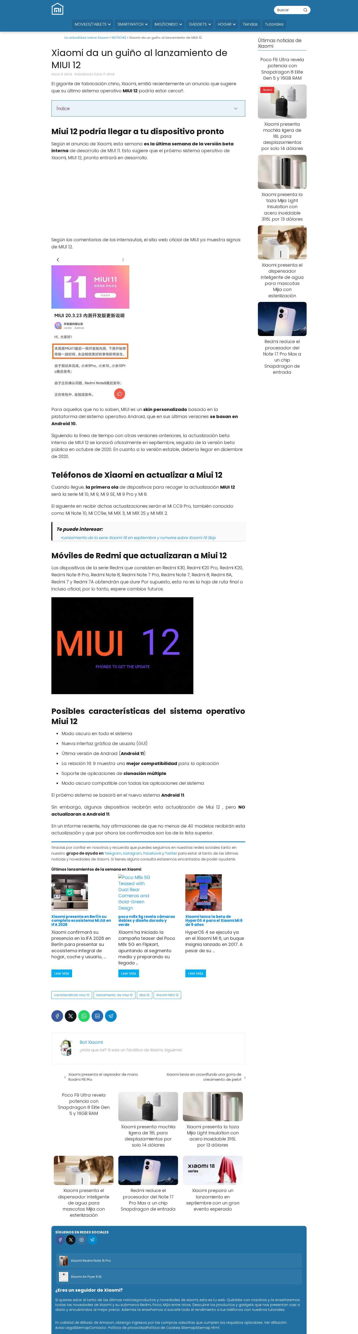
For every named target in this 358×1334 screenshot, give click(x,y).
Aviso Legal (65, 1327)
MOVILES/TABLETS (90, 24)
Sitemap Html (207, 1327)
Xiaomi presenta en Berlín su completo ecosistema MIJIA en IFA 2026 (81, 920)
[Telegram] (111, 1016)
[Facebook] (57, 1016)
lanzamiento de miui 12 (114, 995)
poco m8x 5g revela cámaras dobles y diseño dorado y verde (146, 920)
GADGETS (198, 24)
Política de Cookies (163, 1327)
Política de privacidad (127, 1327)
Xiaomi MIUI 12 (167, 995)
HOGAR (224, 24)
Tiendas (250, 24)
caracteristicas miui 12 (71, 995)
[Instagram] (81, 1239)
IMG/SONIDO (166, 24)
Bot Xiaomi (91, 1042)
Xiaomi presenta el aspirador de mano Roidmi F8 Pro (103, 1077)
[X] (70, 1016)
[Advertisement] (148, 200)
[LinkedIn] (97, 1016)
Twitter (171, 853)
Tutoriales (274, 24)
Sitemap (82, 1327)
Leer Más (61, 973)
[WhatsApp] (84, 1016)
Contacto (97, 1327)
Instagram (132, 853)
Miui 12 (145, 995)
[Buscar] (305, 10)
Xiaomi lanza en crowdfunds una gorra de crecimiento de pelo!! (204, 1077)
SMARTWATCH (130, 24)
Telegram (113, 853)
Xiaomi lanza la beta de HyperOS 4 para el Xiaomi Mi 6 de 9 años (214, 920)
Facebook (152, 853)
